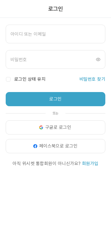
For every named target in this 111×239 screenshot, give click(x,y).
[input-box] (55, 34)
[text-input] (55, 34)
